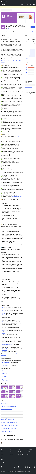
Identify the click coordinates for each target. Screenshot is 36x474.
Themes (11, 451)
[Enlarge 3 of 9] (21, 386)
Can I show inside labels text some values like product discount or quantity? (8, 419)
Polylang (3, 313)
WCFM (3, 333)
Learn (19, 449)
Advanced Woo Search (6, 348)
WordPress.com (4, 457)
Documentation (15, 60)
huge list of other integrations (17, 196)
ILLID (8, 28)
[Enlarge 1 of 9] (6, 386)
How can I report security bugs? (6, 431)
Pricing (3, 377)
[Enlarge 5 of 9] (14, 391)
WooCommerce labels (32, 55)
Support (33, 31)
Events (28, 451)
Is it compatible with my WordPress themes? (8, 406)
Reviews (7, 31)
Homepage (4, 370)
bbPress (3, 461)
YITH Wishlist (4, 350)
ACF (3, 307)
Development (20, 31)
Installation (13, 31)
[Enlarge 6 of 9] (21, 391)
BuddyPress (3, 462)
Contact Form (4, 376)
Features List (10, 60)
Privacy (2, 454)
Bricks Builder (4, 321)
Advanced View (27, 58)
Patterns (11, 454)
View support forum (28, 87)
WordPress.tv (21, 454)
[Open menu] (34, 1)
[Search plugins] (11, 10)
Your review (27, 75)
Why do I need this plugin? (5, 403)
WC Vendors (4, 340)
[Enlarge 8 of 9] (14, 395)
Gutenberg (4, 318)
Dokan (3, 330)
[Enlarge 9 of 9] (21, 395)
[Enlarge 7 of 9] (6, 395)
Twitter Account (5, 380)
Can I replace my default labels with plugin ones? (9, 422)
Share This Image (5, 365)
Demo (3, 379)
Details (3, 31)
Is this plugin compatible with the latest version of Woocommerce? (6, 410)
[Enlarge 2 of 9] (14, 386)
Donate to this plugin (28, 95)
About (2, 449)
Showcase (11, 449)
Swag (28, 454)
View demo (21, 60)
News (2, 451)
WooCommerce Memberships (7, 344)
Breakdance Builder (5, 326)
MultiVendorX (4, 335)
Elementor (4, 314)
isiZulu (4, 467)
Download (32, 26)
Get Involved (29, 449)
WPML (3, 310)
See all (34, 75)
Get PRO (2, 62)
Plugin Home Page (4, 60)
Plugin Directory (3, 4)
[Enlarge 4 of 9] (6, 391)
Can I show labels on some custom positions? (9, 428)
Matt (2, 459)
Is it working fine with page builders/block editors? (9, 425)
